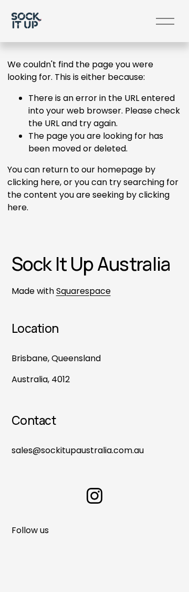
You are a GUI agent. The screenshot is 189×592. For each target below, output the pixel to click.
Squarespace (83, 291)
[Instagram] (94, 495)
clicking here (33, 182)
